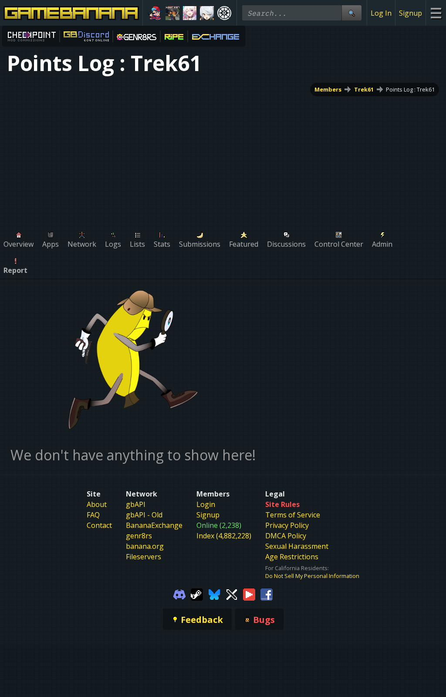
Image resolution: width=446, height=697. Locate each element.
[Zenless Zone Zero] (207, 13)
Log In (381, 13)
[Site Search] (351, 12)
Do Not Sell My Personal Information (312, 576)
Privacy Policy (287, 525)
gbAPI (135, 504)
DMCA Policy (285, 536)
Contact (99, 525)
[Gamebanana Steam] (197, 593)
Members (327, 89)
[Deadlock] (224, 13)
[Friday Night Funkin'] (155, 13)
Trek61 (364, 89)
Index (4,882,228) (223, 536)
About (97, 504)
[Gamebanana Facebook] (267, 593)
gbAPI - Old (144, 515)
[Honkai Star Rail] (190, 13)
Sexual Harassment (296, 546)
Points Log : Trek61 (410, 89)
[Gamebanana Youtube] (249, 593)
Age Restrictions (291, 556)
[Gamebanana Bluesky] (214, 593)
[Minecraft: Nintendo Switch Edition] (172, 13)
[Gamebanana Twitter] (232, 593)
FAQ (93, 515)
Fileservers (143, 556)
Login (205, 504)
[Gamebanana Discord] (179, 593)
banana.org (145, 546)
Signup (410, 13)
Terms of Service (292, 515)
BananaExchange (154, 525)
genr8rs (139, 536)
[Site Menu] (436, 13)
